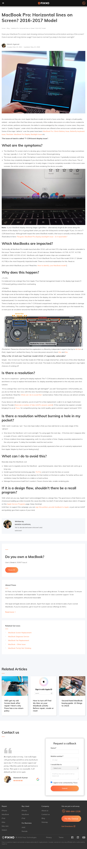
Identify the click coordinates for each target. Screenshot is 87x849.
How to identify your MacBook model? (52, 265)
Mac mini (5, 826)
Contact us (45, 814)
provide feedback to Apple (59, 507)
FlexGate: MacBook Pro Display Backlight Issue (24, 134)
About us (44, 810)
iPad (3, 818)
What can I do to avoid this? (31, 395)
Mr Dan (78, 349)
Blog (8, 28)
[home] (43, 3)
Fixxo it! (11, 570)
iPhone (4, 810)
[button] (3, 3)
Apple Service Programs (16, 504)
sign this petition (42, 507)
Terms (61, 837)
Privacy (49, 837)
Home (3, 28)
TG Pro (38, 472)
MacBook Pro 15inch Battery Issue (56, 131)
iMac (3, 822)
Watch (4, 830)
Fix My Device (71, 818)
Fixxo (18, 408)
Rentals (24, 831)
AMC (24, 827)
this (59, 352)
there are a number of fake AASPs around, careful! (34, 405)
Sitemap (44, 822)
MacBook (5, 814)
